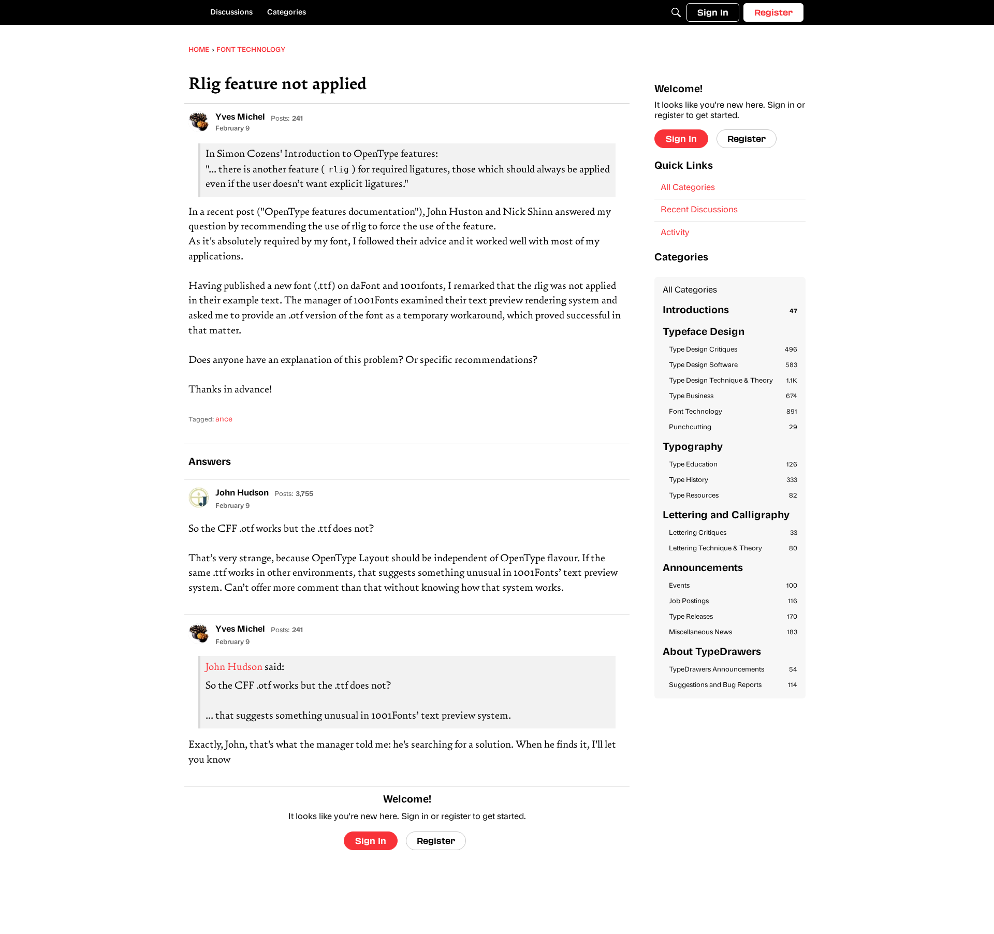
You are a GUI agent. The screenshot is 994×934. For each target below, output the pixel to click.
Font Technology (733, 411)
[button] (198, 121)
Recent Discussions (699, 210)
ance (223, 420)
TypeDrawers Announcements (733, 669)
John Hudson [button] (242, 493)
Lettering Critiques (733, 533)
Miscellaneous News (733, 632)
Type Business (733, 396)
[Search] (676, 12)
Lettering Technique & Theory (733, 548)
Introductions (730, 311)
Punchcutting (733, 427)
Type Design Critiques (733, 349)
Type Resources (733, 495)
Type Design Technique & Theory (733, 380)
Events (733, 585)
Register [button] (436, 841)
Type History (733, 480)
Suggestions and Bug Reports (733, 685)
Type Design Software (733, 365)
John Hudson (234, 668)
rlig (338, 169)
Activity (675, 233)
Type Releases (733, 617)
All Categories (688, 188)
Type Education (733, 464)
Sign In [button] (370, 841)
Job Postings (733, 601)
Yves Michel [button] (240, 117)
